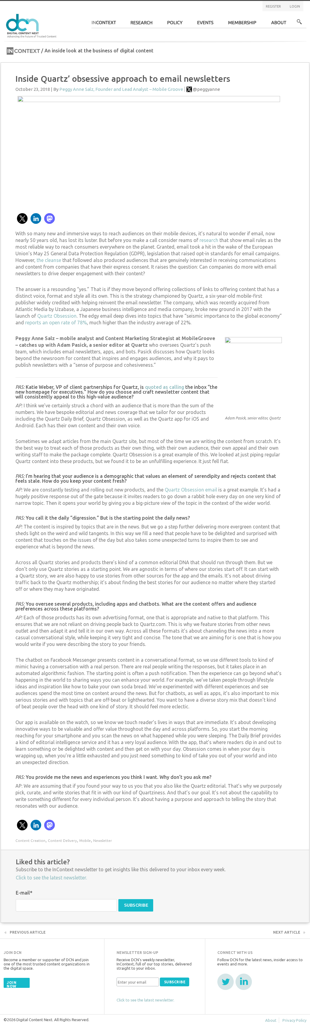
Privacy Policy (294, 1020)
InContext (103, 24)
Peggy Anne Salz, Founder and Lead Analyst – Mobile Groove (121, 89)
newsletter (102, 840)
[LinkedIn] (244, 982)
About (278, 24)
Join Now (11, 984)
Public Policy (175, 24)
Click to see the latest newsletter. (51, 877)
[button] (22, 218)
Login (295, 6)
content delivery (62, 840)
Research (142, 24)
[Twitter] (225, 982)
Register (273, 6)
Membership (242, 24)
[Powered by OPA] (65, 14)
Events (205, 24)
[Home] (32, 25)
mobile (85, 840)
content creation (30, 840)
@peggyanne (206, 89)
